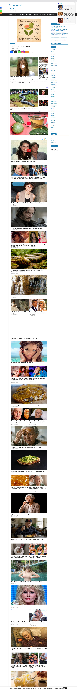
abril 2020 (52, 124)
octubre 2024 (53, 84)
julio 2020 (52, 118)
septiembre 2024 (54, 85)
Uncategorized (12, 43)
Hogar (52, 138)
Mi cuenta (36, 14)
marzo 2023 (53, 115)
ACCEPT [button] (64, 688)
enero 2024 (53, 99)
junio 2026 (53, 53)
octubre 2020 (53, 117)
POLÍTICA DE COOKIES (44, 14)
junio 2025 (53, 70)
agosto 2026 (53, 49)
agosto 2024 (53, 87)
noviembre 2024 (54, 82)
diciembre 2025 (53, 61)
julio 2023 (52, 108)
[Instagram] (23, 52)
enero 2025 (53, 79)
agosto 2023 (53, 106)
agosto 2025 (53, 66)
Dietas (52, 137)
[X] (15, 52)
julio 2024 (52, 89)
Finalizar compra (29, 14)
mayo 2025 (53, 72)
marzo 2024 (53, 96)
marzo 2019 (53, 127)
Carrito (16, 14)
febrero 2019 (53, 129)
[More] (27, 52)
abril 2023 (52, 113)
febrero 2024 (53, 98)
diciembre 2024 (53, 80)
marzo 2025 (53, 75)
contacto (22, 14)
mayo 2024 (53, 92)
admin (17, 48)
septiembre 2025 (54, 65)
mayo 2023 (53, 111)
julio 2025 (52, 68)
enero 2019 (53, 130)
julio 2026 (52, 51)
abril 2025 (52, 73)
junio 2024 (53, 91)
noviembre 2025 (54, 63)
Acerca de (11, 14)
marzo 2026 (53, 58)
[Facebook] (11, 52)
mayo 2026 (53, 54)
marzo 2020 (53, 125)
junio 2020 (53, 120)
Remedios (52, 140)
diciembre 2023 (53, 101)
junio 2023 (53, 110)
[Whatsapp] (19, 52)
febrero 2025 (53, 77)
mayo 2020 (53, 122)
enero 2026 (53, 60)
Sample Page (51, 14)
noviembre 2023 (54, 103)
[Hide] (0, 15)
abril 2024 (52, 94)
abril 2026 (52, 56)
